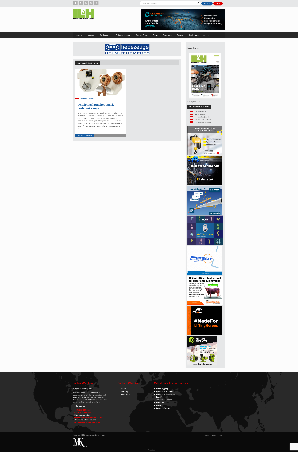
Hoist (91, 99)
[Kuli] (127, 49)
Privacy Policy (217, 435)
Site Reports (104, 35)
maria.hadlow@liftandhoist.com (88, 417)
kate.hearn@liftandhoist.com (87, 422)
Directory (180, 35)
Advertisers (167, 35)
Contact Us (80, 406)
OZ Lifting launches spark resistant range (96, 106)
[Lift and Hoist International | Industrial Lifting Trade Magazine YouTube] (96, 3)
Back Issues (193, 35)
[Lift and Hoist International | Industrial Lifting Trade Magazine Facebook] (75, 3)
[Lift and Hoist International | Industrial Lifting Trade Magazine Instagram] (91, 3)
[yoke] (205, 244)
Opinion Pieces (142, 35)
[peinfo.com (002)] (204, 274)
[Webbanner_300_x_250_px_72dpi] (204, 184)
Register (207, 4)
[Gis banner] (204, 154)
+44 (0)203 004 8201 (82, 410)
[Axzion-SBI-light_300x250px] (204, 214)
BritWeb (152, 450)
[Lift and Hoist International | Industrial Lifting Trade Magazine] (84, 19)
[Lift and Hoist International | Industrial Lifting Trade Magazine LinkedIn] (86, 3)
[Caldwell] (205, 304)
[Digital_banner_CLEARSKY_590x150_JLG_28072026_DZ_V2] (183, 19)
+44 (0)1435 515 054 (82, 412)
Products (90, 35)
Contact (206, 35)
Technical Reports (123, 35)
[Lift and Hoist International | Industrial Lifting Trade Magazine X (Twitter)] (81, 3)
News (78, 35)
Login (218, 4)
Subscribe (205, 435)
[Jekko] (204, 334)
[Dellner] (202, 365)
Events (155, 35)
